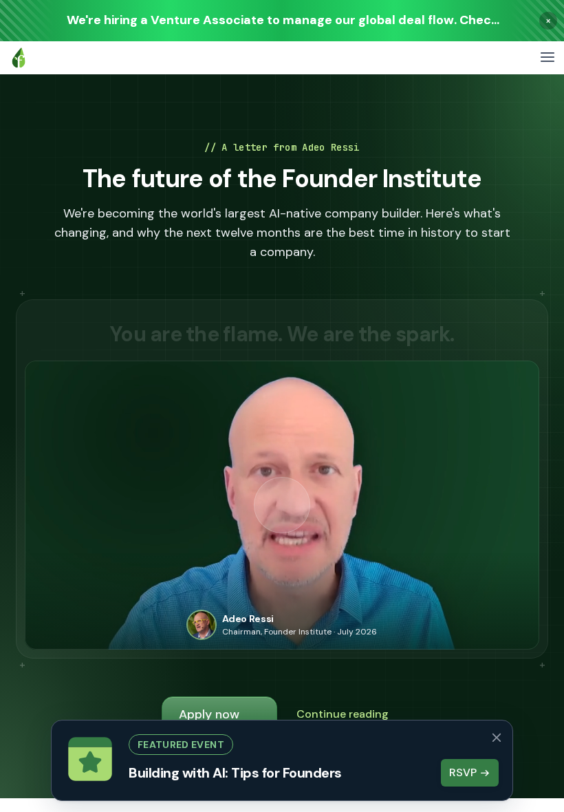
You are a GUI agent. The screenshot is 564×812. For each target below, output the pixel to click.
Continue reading (342, 714)
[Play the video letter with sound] (282, 505)
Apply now (209, 714)
